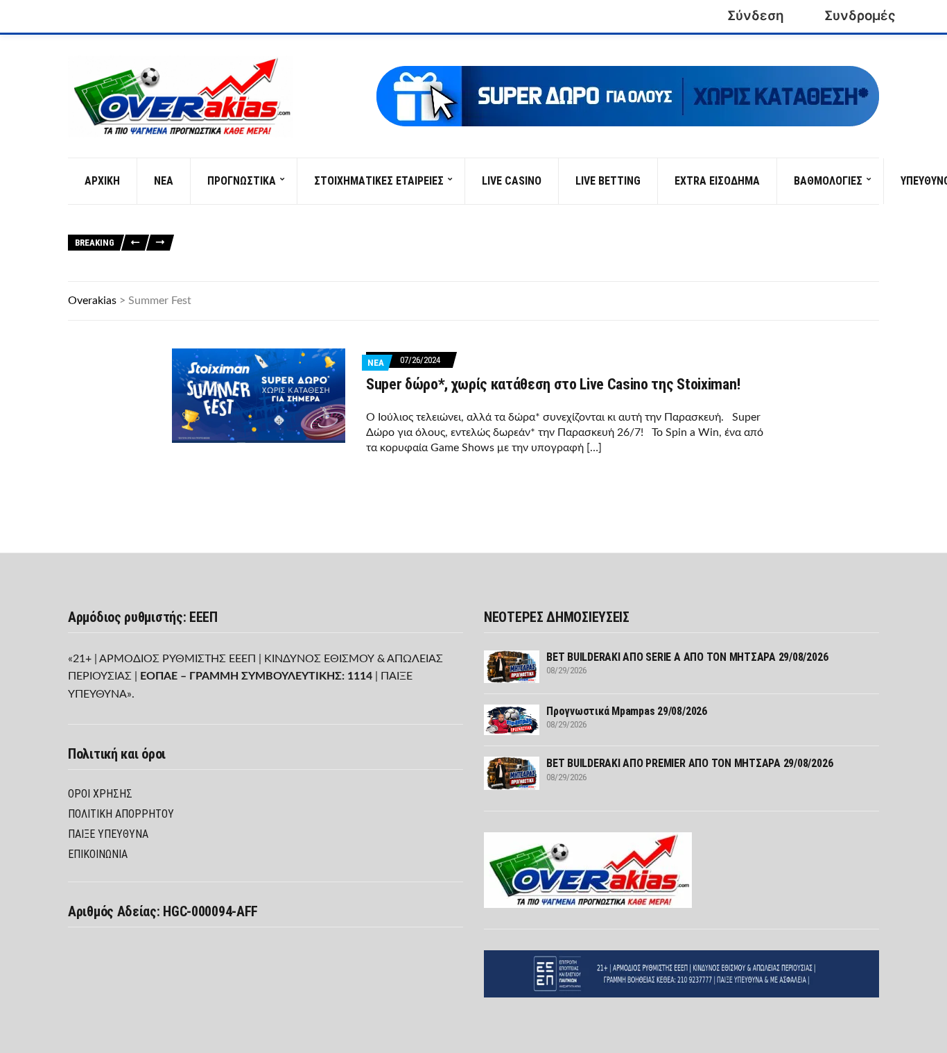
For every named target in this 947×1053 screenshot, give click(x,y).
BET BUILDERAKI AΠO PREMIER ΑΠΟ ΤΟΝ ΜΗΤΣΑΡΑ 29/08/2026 (673, 251)
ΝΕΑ (163, 180)
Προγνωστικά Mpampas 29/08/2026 (486, 251)
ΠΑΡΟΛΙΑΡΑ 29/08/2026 (834, 251)
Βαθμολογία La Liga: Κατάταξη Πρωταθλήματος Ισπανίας (305, 235)
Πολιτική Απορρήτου (121, 813)
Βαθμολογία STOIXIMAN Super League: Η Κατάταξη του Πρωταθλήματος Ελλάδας (354, 220)
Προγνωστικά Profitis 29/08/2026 (253, 267)
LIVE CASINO (511, 180)
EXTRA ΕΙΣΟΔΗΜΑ (717, 180)
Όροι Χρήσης (100, 793)
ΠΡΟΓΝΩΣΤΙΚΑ (241, 180)
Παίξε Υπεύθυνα (108, 834)
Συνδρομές (860, 16)
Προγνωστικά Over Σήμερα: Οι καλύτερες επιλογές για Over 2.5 (650, 220)
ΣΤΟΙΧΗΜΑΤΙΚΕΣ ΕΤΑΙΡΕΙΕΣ (379, 180)
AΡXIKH (102, 180)
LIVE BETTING (608, 180)
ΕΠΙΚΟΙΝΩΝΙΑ (98, 854)
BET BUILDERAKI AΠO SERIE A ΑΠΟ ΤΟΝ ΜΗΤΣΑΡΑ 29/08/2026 (300, 251)
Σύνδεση (755, 16)
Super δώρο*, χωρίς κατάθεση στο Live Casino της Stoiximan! (553, 384)
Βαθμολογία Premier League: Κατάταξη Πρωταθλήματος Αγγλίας (560, 235)
